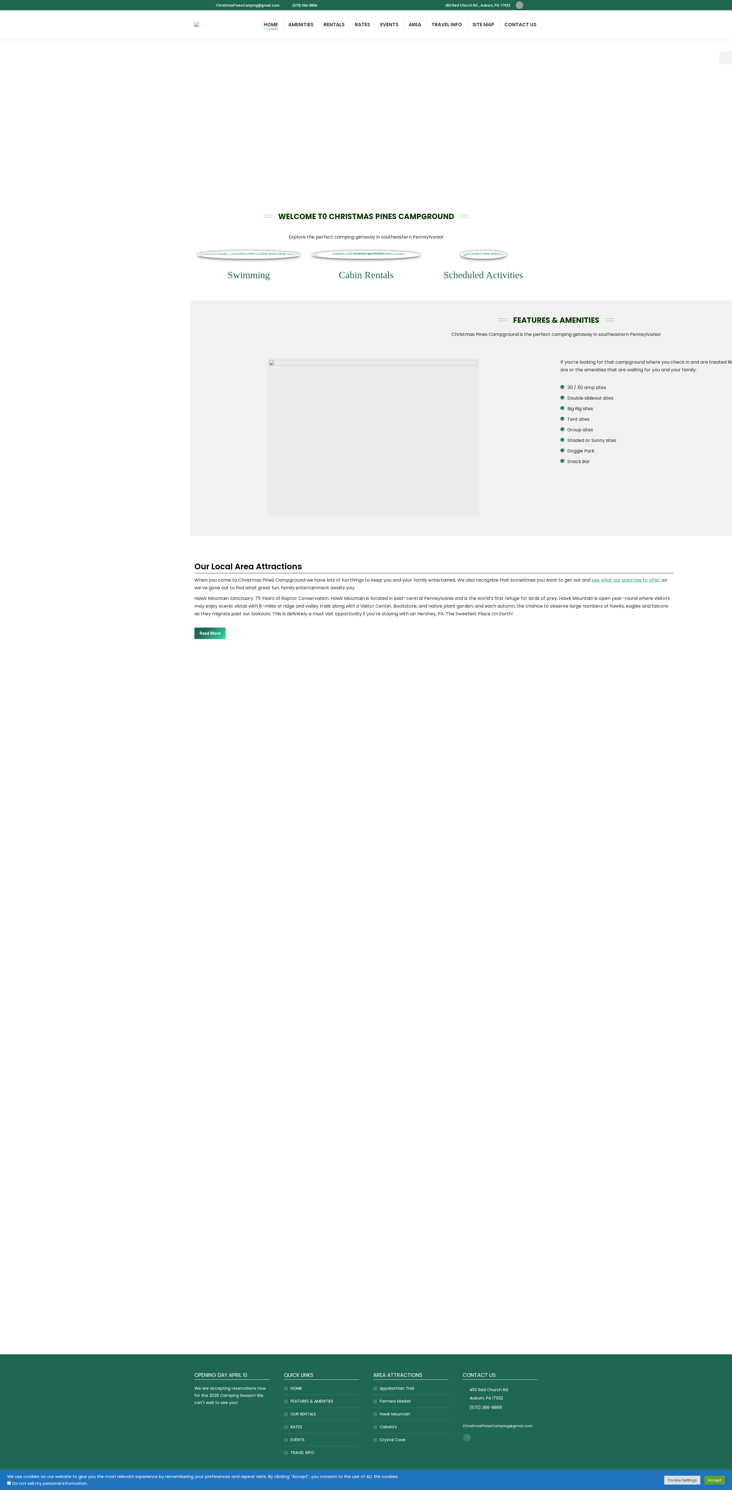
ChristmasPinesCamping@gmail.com (247, 5)
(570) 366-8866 (304, 5)
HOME (296, 1388)
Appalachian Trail (397, 1388)
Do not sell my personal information (49, 1483)
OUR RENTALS (303, 1414)
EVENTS (298, 1440)
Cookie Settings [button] (682, 1480)
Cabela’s (388, 1427)
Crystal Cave (392, 1440)
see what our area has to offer (626, 580)
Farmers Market (395, 1401)
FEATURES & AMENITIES (312, 1401)
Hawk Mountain (395, 1414)
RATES (296, 1427)
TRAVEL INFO (302, 1452)
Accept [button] (714, 1480)
